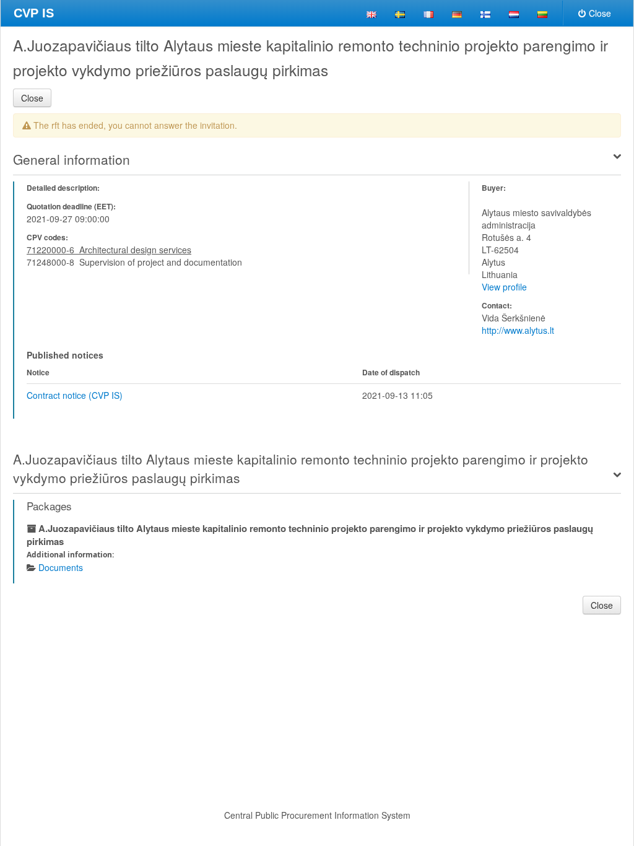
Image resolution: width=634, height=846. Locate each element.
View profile (504, 287)
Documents (60, 567)
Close (600, 13)
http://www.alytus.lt (518, 330)
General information (71, 159)
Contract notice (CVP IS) (75, 395)
